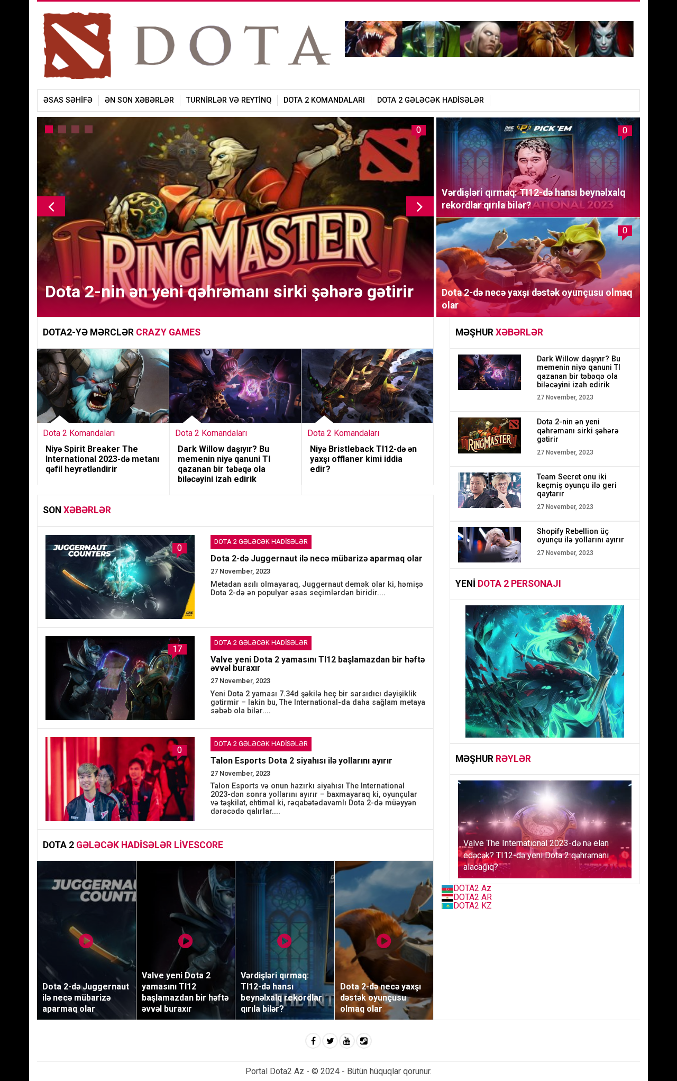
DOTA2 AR (472, 897)
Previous (51, 206)
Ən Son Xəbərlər (139, 100)
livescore (198, 845)
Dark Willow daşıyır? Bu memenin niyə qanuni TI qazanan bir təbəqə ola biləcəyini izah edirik (224, 464)
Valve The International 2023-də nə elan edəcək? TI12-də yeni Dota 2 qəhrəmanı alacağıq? (536, 855)
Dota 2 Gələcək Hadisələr (430, 100)
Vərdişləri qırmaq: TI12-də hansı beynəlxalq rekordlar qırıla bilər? (533, 199)
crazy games (168, 332)
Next (420, 206)
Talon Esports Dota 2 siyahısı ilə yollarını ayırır (301, 761)
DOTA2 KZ (472, 906)
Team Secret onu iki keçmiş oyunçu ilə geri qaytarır (577, 486)
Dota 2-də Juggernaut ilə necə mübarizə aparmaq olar (317, 558)
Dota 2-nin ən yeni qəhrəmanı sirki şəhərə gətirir (229, 291)
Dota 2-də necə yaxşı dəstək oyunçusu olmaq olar (537, 299)
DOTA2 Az (472, 888)
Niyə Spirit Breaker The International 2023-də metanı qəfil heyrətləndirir (102, 459)
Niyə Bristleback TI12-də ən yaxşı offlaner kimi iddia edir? (363, 459)
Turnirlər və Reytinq (228, 100)
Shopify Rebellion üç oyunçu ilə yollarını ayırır (580, 535)
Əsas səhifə (68, 100)
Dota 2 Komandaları (324, 100)
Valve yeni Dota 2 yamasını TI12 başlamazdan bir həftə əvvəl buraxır (318, 664)
